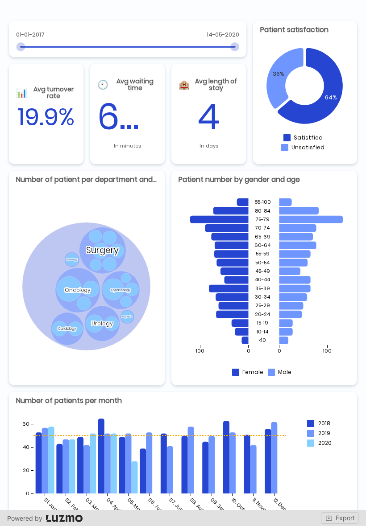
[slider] (20, 46)
